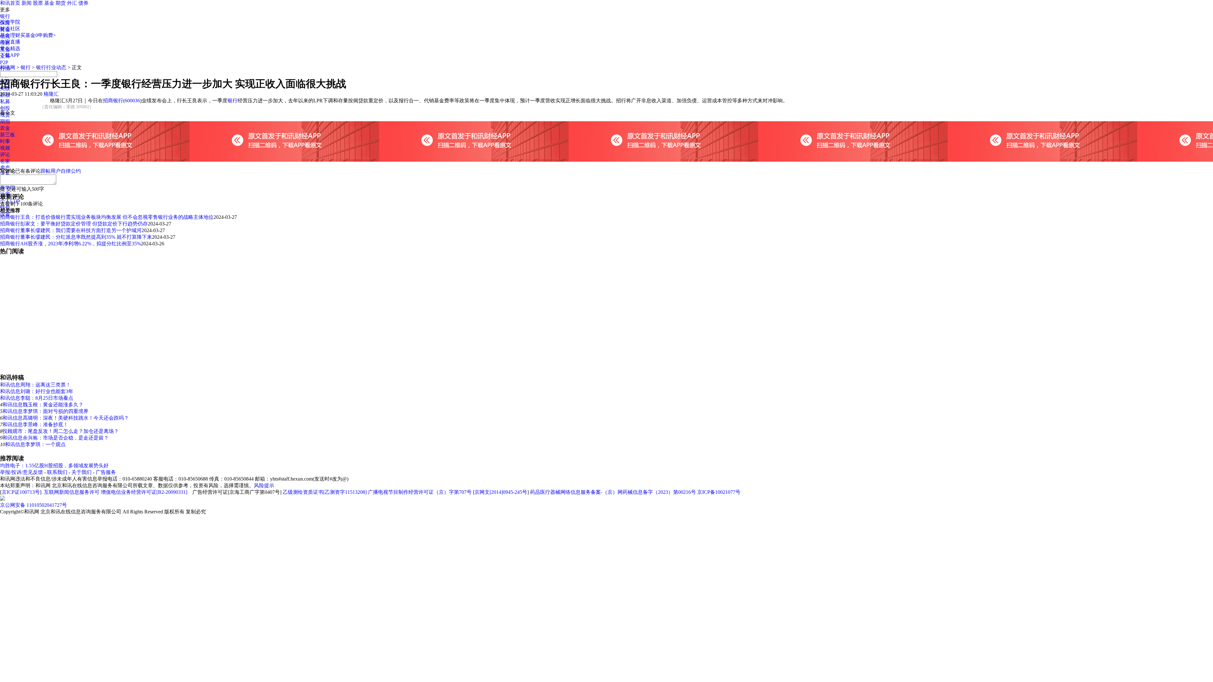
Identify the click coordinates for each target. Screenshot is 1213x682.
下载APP (10, 55)
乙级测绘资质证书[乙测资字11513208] (325, 492)
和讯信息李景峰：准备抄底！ (35, 424)
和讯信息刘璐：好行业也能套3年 (36, 391)
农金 (5, 128)
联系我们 (57, 472)
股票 (38, 3)
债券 (83, 3)
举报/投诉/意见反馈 (21, 472)
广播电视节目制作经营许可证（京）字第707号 (420, 492)
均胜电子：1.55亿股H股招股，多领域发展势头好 (54, 465)
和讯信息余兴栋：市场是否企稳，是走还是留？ (56, 437)
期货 (61, 3)
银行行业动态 (51, 67)
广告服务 (106, 472)
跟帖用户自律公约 (60, 171)
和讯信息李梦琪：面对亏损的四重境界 (45, 411)
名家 (5, 161)
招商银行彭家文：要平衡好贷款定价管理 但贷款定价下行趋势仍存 (74, 223)
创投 (5, 108)
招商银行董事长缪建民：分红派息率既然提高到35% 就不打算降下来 (76, 237)
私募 (5, 101)
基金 (49, 3)
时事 (5, 141)
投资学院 (10, 22)
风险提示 (264, 485)
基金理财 (10, 35)
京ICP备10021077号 (718, 492)
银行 (5, 16)
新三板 (7, 134)
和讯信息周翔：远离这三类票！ (35, 384)
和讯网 (7, 67)
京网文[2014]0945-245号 (500, 492)
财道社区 (10, 28)
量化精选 (10, 48)
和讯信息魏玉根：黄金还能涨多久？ (43, 404)
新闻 (26, 3)
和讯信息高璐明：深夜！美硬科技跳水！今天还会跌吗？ (66, 418)
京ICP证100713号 (21, 492)
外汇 (72, 3)
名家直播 (10, 42)
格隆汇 (51, 94)
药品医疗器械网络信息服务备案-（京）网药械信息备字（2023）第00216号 (613, 492)
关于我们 (81, 472)
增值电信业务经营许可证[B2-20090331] (144, 492)
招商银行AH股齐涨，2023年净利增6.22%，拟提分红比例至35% (70, 243)
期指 (5, 121)
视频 (5, 148)
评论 (5, 154)
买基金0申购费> (38, 35)
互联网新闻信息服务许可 (72, 492)
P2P (4, 62)
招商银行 (113, 100)
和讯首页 (10, 3)
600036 (132, 100)
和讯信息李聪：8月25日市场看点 (36, 398)
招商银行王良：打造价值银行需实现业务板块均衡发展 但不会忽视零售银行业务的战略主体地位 (107, 217)
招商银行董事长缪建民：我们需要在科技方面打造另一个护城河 (71, 230)
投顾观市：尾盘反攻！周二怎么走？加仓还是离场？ (61, 431)
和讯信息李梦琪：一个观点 (35, 444)
